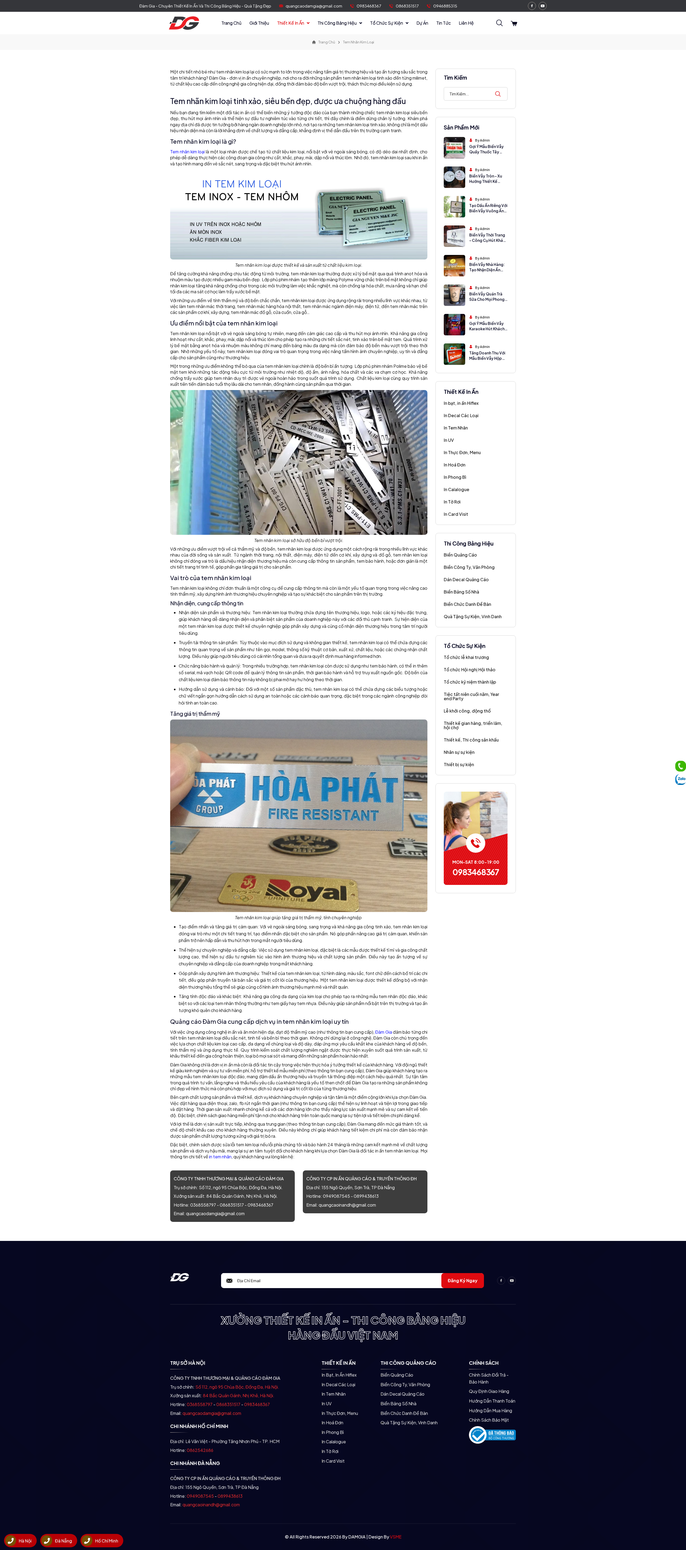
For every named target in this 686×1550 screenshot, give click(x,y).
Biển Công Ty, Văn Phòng (469, 567)
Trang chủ (231, 23)
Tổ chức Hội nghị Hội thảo (469, 669)
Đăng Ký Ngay (463, 1280)
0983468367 (369, 5)
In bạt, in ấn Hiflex (461, 403)
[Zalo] (680, 779)
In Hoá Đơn (454, 465)
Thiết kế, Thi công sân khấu (471, 740)
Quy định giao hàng (489, 1391)
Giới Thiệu (259, 23)
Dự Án (422, 23)
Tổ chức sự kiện (386, 23)
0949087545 (336, 1196)
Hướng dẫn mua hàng (490, 1410)
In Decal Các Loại (461, 415)
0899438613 (366, 1196)
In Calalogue (456, 489)
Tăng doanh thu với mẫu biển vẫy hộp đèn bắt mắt (487, 358)
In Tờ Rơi (452, 502)
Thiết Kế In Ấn (290, 23)
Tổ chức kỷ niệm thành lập (470, 682)
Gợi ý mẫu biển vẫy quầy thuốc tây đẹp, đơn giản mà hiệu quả (486, 154)
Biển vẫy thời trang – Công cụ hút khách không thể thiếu (488, 240)
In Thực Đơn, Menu (462, 452)
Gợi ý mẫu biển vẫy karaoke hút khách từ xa (487, 328)
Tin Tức (443, 23)
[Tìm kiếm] (499, 23)
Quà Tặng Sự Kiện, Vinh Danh (473, 616)
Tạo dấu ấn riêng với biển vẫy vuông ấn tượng (488, 210)
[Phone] (680, 766)
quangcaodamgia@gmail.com (314, 5)
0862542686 (200, 1450)
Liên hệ (466, 23)
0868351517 (407, 5)
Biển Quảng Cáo (460, 555)
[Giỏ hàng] (514, 23)
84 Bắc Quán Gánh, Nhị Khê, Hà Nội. (242, 1196)
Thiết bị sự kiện (459, 764)
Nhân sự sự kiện (459, 752)
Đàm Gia (383, 1032)
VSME (395, 1537)
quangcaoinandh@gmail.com (347, 1205)
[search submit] (498, 94)
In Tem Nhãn (456, 428)
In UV (449, 440)
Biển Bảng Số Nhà (461, 592)
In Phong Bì (455, 477)
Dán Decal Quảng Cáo (466, 579)
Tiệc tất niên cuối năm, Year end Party (471, 696)
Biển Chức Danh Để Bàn (467, 604)
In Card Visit (456, 514)
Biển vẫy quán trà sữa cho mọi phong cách (487, 299)
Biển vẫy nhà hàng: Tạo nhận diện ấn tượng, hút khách (487, 269)
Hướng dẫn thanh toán (492, 1401)
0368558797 (203, 1205)
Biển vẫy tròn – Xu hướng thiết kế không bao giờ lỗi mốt (486, 183)
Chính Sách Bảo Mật (489, 1420)
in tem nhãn (220, 1156)
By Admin (482, 140)
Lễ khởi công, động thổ (467, 711)
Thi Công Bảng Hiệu (337, 23)
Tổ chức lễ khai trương (466, 657)
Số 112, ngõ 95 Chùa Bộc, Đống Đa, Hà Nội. (241, 1187)
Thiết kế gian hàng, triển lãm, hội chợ (473, 725)
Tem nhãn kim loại (187, 151)
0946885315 (445, 5)
